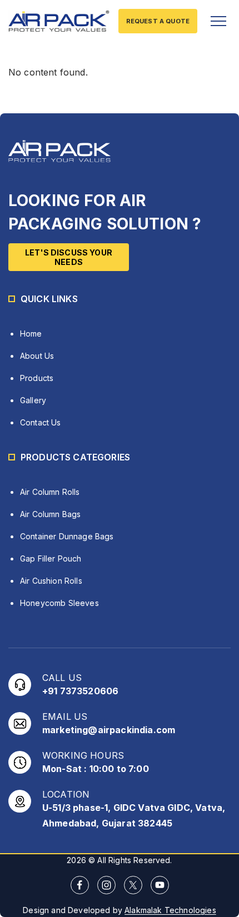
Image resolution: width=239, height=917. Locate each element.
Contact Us (40, 422)
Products (36, 378)
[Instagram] (106, 885)
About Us (37, 355)
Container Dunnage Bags (67, 536)
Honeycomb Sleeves (59, 603)
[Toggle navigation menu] (218, 21)
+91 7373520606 (80, 690)
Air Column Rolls (50, 492)
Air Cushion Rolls (51, 580)
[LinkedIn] (133, 885)
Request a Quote (158, 21)
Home (31, 333)
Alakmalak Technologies (170, 910)
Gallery (33, 400)
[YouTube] (160, 885)
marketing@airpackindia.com (108, 729)
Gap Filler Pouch (51, 558)
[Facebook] (80, 885)
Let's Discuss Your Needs (68, 257)
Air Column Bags (50, 514)
